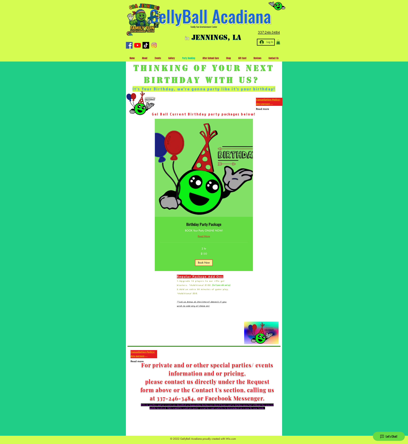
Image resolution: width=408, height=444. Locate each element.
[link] (204, 224)
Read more (262, 108)
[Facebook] (129, 45)
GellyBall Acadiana (210, 15)
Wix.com (231, 438)
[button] (278, 42)
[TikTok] (145, 45)
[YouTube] (137, 45)
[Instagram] (154, 45)
